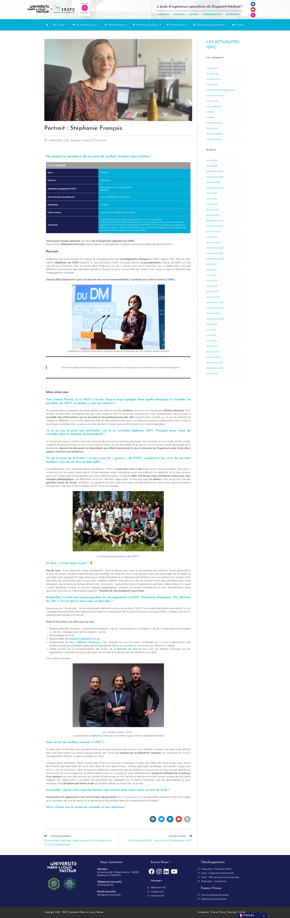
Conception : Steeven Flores (211, 912)
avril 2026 (211, 160)
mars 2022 (212, 346)
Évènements (213, 79)
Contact (239, 24)
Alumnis (193, 14)
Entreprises (232, 14)
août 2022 (211, 324)
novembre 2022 (214, 308)
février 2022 (212, 351)
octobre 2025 (213, 182)
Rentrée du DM (127, 649)
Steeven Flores (79, 140)
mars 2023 (212, 286)
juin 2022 (211, 329)
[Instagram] (253, 15)
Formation (212, 84)
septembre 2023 (215, 258)
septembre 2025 (215, 187)
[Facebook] (151, 871)
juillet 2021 (212, 373)
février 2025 (212, 209)
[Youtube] (253, 9)
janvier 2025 (213, 215)
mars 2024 (212, 236)
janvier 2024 (213, 242)
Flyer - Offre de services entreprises (220, 877)
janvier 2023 (213, 297)
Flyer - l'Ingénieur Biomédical (217, 873)
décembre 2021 (214, 362)
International (213, 106)
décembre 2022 (214, 302)
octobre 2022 (213, 313)
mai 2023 (211, 275)
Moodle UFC (157, 891)
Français (248, 915)
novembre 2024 (215, 226)
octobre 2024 (213, 231)
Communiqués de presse (215, 894)
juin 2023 (211, 269)
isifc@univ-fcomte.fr (109, 894)
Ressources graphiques (213, 898)
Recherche (212, 128)
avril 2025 (211, 198)
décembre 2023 (214, 247)
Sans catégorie (214, 133)
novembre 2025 (214, 176)
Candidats (163, 14)
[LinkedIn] (166, 871)
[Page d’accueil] (47, 25)
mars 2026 (212, 166)
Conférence (212, 68)
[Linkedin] (253, 4)
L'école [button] (60, 24)
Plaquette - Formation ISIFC (216, 869)
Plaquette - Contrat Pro (213, 881)
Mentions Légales (237, 912)
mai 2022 (211, 335)
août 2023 (211, 264)
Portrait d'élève (214, 122)
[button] (153, 819)
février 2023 (212, 291)
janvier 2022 (213, 357)
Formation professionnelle (220, 90)
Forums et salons (215, 95)
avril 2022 (211, 340)
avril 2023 (211, 280)
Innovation (212, 100)
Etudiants (179, 14)
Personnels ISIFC (212, 14)
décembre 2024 (215, 220)
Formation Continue (147, 24)
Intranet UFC (158, 895)
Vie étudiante (177, 24)
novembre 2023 (214, 253)
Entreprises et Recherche (210, 24)
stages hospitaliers (80, 638)
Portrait (102, 140)
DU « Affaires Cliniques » (86, 642)
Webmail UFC (158, 887)
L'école (210, 111)
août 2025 (211, 193)
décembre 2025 (214, 171)
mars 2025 (212, 204)
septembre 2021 (215, 368)
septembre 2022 (215, 318)
